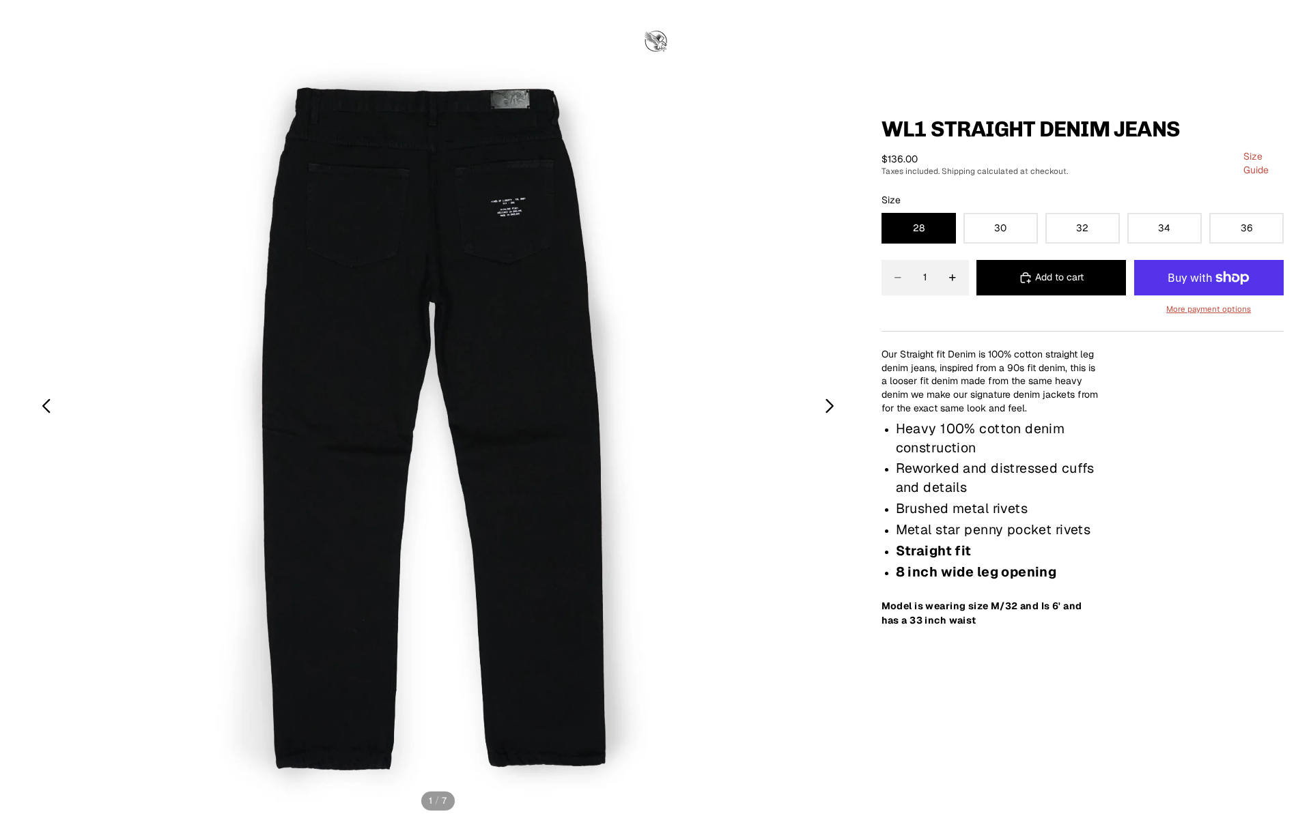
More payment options (1208, 309)
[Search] (1215, 42)
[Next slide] (833, 408)
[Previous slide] (42, 408)
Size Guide (1256, 163)
